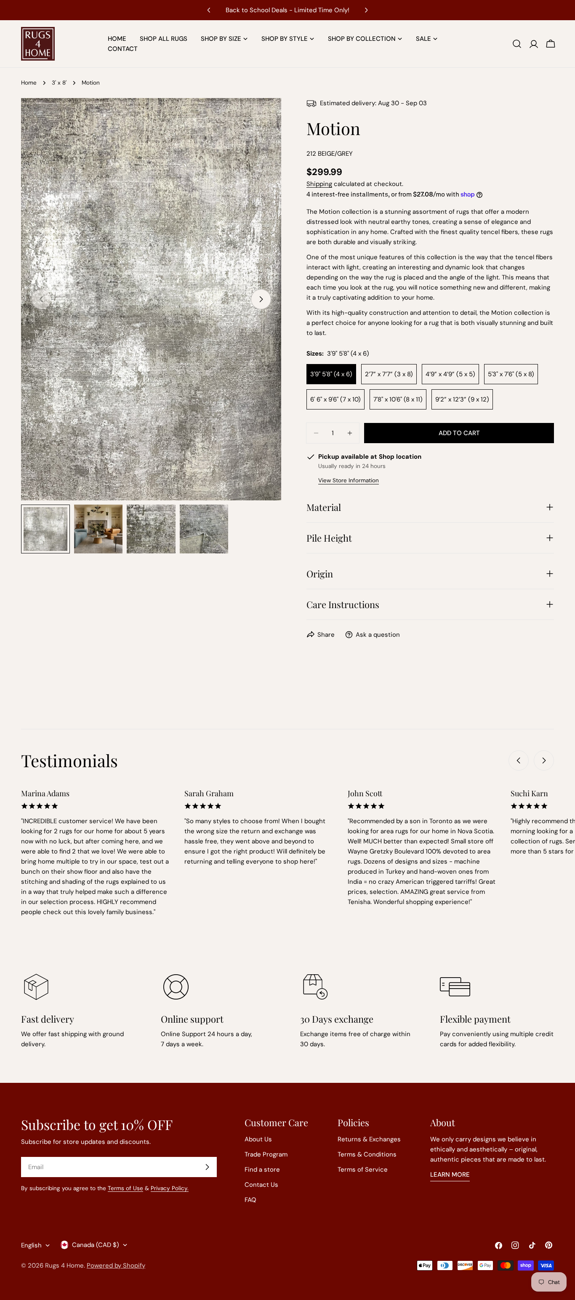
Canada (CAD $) (95, 1245)
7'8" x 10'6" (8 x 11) (398, 399)
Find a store (262, 1169)
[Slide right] (261, 299)
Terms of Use (125, 1188)
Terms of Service (363, 1169)
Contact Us (261, 1184)
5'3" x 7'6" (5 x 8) (511, 374)
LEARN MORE (450, 1174)
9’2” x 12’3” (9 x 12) (462, 399)
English (31, 1245)
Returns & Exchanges (369, 1139)
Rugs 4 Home (64, 1265)
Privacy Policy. (170, 1188)
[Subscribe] (207, 1167)
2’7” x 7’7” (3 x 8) (389, 374)
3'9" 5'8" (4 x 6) (331, 374)
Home (29, 82)
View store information (348, 480)
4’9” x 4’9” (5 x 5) (450, 374)
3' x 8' (59, 82)
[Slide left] (518, 760)
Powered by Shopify (116, 1265)
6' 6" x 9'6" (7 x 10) (335, 399)
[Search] (516, 43)
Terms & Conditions (367, 1154)
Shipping (319, 184)
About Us (258, 1139)
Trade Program (266, 1154)
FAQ (250, 1200)
